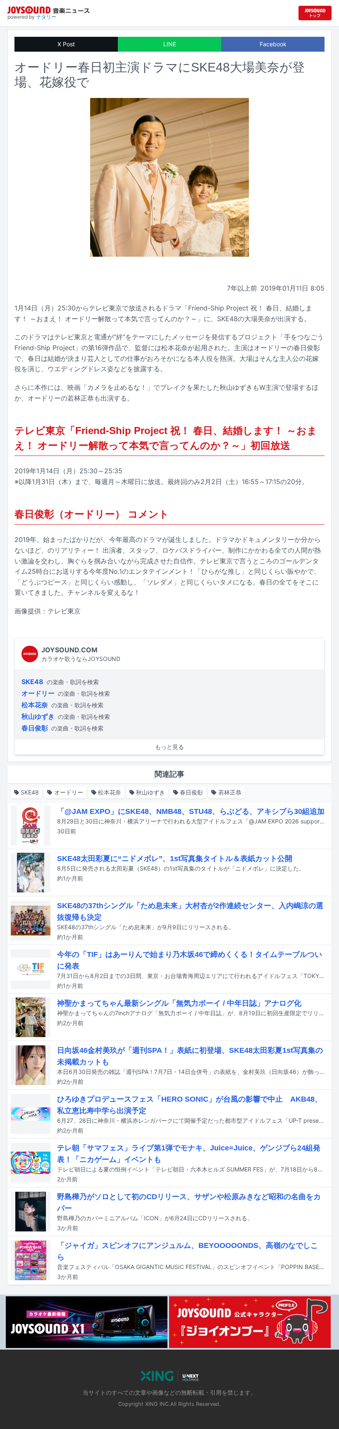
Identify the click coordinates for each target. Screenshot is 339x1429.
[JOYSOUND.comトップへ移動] (315, 13)
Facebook (273, 44)
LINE (169, 44)
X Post (66, 44)
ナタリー (46, 17)
